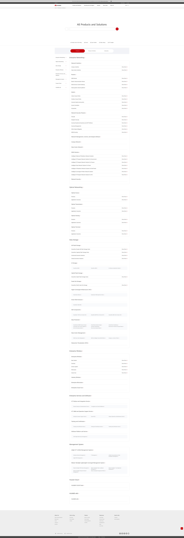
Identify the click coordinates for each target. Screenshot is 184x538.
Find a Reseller (72, 519)
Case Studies (94, 42)
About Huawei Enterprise (58, 517)
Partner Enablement (88, 520)
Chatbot (71, 520)
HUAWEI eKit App (59, 533)
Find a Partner (87, 519)
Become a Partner (87, 517)
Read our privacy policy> (104, 1)
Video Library (102, 42)
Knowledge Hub (101, 522)
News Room (56, 519)
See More (56, 524)
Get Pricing (71, 517)
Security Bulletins (117, 519)
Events (86, 42)
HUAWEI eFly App (69, 533)
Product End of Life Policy (77, 42)
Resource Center (101, 519)
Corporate (115, 517)
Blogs (100, 524)
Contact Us (56, 522)
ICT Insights (111, 42)
